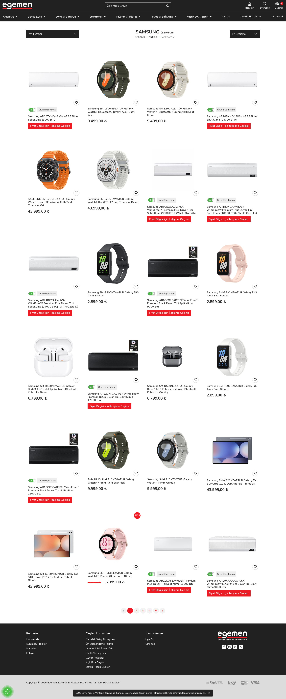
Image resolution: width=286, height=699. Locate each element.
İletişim (30, 653)
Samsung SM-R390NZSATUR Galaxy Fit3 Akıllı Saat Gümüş (232, 387)
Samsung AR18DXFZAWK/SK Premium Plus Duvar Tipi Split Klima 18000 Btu (171, 582)
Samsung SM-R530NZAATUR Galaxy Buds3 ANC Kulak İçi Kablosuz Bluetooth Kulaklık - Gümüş (171, 389)
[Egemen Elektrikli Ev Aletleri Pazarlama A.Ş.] (17, 6)
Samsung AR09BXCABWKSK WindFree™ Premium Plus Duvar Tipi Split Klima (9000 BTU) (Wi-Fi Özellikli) (171, 210)
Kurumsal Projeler (36, 644)
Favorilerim (264, 7)
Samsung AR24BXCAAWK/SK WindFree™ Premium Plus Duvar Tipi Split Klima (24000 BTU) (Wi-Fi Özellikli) (53, 303)
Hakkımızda (32, 639)
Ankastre (8, 17)
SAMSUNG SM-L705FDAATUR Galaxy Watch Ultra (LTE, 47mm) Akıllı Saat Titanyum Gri (51, 202)
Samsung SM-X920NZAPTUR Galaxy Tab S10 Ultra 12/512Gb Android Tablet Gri (232, 482)
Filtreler (37, 34)
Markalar (31, 648)
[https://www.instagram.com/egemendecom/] (229, 647)
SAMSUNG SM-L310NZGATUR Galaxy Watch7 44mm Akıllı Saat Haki (111, 481)
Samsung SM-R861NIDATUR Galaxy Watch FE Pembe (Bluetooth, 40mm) (110, 574)
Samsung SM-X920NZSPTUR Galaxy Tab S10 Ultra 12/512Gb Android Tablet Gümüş (53, 577)
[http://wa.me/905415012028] (241, 647)
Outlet (226, 16)
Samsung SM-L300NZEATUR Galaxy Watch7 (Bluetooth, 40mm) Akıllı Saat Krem (170, 112)
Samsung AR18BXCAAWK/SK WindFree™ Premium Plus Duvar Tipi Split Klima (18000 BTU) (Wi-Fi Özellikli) (232, 210)
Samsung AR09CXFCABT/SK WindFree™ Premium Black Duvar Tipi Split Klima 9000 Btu (172, 303)
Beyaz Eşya (35, 17)
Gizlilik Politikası (95, 657)
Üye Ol (149, 639)
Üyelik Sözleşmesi (96, 653)
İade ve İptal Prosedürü (99, 648)
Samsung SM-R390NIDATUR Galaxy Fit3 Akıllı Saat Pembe (232, 294)
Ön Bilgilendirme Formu (99, 644)
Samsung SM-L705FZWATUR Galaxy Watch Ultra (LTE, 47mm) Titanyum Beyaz (113, 200)
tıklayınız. (201, 693)
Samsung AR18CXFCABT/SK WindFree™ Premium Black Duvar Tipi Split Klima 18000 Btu (53, 490)
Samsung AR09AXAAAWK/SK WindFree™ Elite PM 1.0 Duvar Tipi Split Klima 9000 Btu (231, 584)
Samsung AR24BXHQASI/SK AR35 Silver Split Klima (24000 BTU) (232, 118)
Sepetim (279, 7)
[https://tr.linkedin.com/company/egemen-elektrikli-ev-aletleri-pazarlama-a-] (235, 647)
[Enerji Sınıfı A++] (32, 109)
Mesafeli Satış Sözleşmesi (100, 639)
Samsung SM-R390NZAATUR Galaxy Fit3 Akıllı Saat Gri (113, 294)
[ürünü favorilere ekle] (76, 102)
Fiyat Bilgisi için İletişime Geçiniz (50, 126)
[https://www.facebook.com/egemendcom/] (224, 647)
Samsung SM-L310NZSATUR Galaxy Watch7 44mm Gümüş (169, 481)
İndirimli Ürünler (251, 16)
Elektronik (96, 17)
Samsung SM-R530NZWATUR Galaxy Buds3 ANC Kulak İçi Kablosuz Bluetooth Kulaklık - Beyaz (52, 389)
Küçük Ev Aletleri (197, 17)
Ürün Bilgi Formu (47, 109)
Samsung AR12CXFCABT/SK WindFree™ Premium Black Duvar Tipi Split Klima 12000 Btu (113, 397)
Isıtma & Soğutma (162, 17)
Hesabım (249, 7)
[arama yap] (167, 5)
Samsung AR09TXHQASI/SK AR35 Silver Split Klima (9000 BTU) (53, 118)
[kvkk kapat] (209, 693)
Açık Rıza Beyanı (95, 662)
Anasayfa (140, 36)
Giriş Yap (150, 644)
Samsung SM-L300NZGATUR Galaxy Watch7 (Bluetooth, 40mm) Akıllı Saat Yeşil (111, 112)
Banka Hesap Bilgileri (98, 667)
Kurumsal (277, 16)
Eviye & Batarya (66, 17)
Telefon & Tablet (126, 17)
